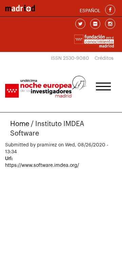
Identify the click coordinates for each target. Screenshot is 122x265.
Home (19, 124)
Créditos (104, 58)
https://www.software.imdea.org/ (42, 165)
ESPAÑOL (90, 10)
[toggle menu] (103, 84)
